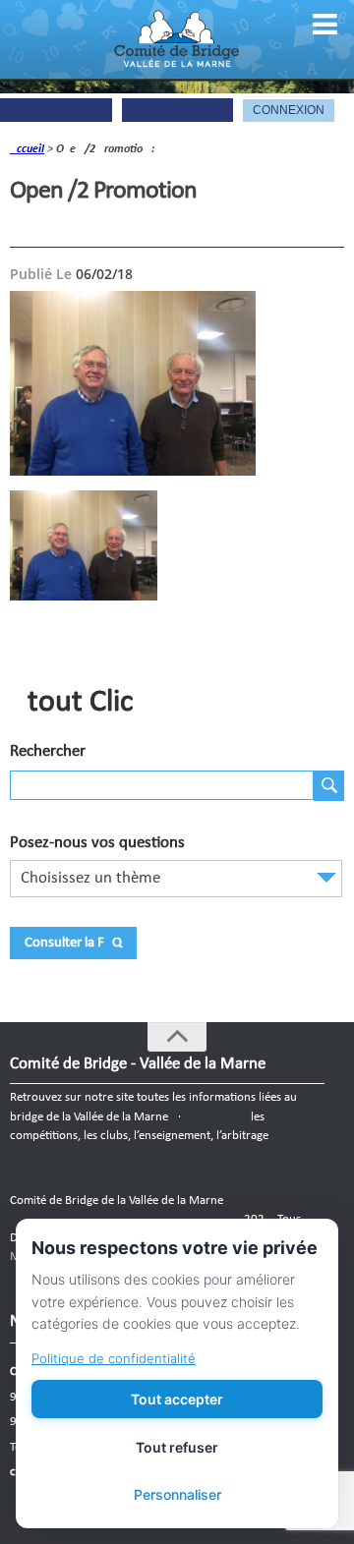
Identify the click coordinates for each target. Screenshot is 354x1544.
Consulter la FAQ (73, 943)
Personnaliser (177, 1494)
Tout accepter (177, 1399)
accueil (27, 149)
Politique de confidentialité (113, 1358)
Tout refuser (177, 1447)
